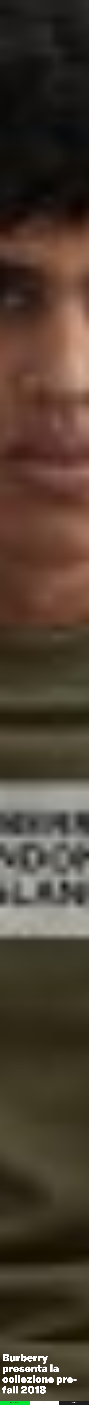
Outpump (14, 1403)
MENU (74, 1403)
